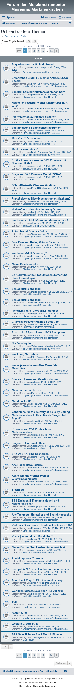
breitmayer (36, 404)
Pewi (33, 267)
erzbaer (35, 492)
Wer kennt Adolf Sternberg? (29, 253)
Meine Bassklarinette (25, 264)
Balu (33, 539)
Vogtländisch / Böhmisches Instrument (36, 127)
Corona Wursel (38, 446)
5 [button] (43, 51)
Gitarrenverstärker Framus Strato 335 (35, 321)
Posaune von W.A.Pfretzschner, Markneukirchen (32, 430)
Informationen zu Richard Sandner (34, 116)
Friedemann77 (38, 528)
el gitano (35, 223)
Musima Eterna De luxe (26, 390)
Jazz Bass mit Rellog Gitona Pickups (35, 242)
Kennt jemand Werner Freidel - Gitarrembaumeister (31, 477)
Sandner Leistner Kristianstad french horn (38, 91)
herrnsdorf (36, 324)
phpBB (26, 678)
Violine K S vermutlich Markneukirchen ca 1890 (42, 525)
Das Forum (28, 179)
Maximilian (36, 130)
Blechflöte (18, 489)
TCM (14, 601)
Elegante (35, 313)
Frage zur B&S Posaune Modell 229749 (36, 174)
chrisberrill (36, 481)
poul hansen (37, 371)
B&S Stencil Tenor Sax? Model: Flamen (37, 634)
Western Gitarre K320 (25, 623)
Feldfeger (36, 593)
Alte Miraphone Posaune (27, 558)
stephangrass (38, 561)
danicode (35, 335)
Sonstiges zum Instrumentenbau (39, 225)
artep (33, 583)
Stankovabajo (38, 234)
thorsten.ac (37, 467)
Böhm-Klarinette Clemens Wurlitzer (34, 185)
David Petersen (39, 152)
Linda (34, 626)
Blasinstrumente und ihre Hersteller (40, 97)
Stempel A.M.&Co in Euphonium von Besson (40, 569)
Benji (33, 212)
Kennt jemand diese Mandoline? (32, 536)
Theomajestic (38, 637)
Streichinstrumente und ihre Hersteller (41, 72)
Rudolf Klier (19, 612)
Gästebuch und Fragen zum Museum (41, 607)
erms (33, 166)
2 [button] (29, 51)
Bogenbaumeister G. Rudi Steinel (33, 64)
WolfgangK (36, 506)
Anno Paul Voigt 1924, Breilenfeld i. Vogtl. (38, 580)
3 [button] (34, 51)
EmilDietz (35, 615)
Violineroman (37, 346)
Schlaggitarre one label (26, 288)
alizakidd (35, 421)
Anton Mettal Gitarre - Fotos (29, 231)
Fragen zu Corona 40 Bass (28, 443)
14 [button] (51, 51)
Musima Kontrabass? (25, 149)
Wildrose (35, 435)
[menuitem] (11, 17)
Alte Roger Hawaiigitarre (27, 464)
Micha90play (37, 357)
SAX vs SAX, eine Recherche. (30, 453)
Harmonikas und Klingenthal (37, 448)
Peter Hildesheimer (40, 188)
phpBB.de (51, 682)
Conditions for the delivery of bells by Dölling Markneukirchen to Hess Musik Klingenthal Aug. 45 (41, 415)
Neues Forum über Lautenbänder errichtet (38, 547)
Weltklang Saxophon (25, 354)
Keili (33, 604)
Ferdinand (36, 245)
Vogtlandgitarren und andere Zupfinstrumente (45, 86)
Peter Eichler (37, 108)
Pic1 (33, 393)
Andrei (34, 141)
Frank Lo (35, 83)
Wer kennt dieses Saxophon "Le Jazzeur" (38, 590)
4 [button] (38, 51)
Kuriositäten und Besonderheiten (39, 294)
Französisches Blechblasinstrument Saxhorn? (41, 198)
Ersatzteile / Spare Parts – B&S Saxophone (39, 332)
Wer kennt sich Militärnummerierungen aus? (40, 220)
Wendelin (35, 201)
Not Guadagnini (22, 343)
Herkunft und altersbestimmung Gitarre (36, 209)
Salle (33, 517)
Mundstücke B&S (23, 401)
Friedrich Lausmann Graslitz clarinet (35, 379)
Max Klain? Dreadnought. (28, 138)
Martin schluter (38, 291)
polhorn (35, 94)
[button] (19, 50)
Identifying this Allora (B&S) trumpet (35, 310)
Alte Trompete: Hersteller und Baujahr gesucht (41, 514)
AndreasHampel (39, 67)
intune (34, 456)
